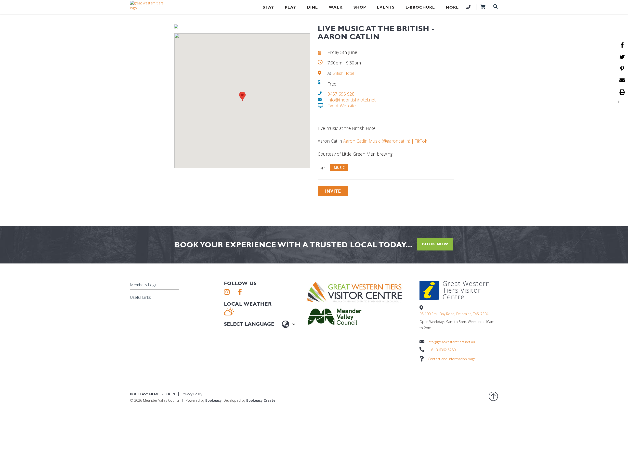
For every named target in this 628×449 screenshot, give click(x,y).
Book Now (435, 244)
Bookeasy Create (260, 400)
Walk (336, 7)
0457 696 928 (340, 94)
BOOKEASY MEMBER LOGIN (152, 394)
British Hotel (343, 73)
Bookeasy (213, 400)
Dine (312, 7)
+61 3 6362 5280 (442, 350)
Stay (268, 7)
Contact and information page (452, 359)
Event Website (341, 106)
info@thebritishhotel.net (351, 100)
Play (290, 7)
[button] (242, 96)
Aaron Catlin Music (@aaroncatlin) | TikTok (385, 141)
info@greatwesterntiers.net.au (451, 342)
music (339, 167)
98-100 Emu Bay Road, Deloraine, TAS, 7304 (453, 314)
